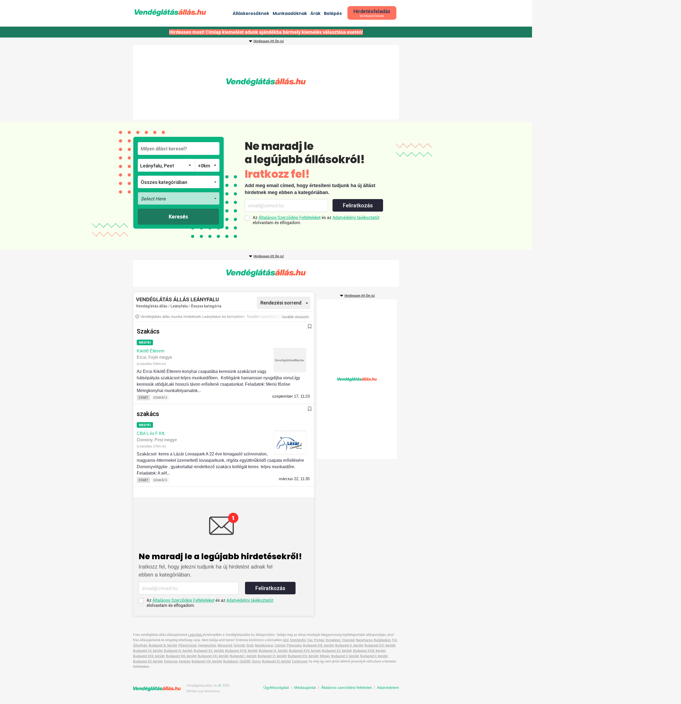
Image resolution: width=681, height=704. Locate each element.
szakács (148, 414)
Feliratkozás (358, 205)
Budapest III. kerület (163, 645)
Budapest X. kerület (349, 645)
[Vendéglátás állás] (170, 12)
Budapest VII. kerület (148, 651)
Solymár (239, 645)
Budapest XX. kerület (209, 651)
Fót (394, 640)
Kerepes (184, 661)
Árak (315, 13)
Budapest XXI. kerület (213, 656)
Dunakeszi (333, 640)
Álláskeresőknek (251, 13)
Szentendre (298, 640)
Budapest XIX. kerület (318, 645)
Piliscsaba (294, 645)
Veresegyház (207, 645)
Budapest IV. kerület (178, 651)
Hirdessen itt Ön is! (269, 41)
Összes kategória (206, 306)
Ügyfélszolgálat (276, 687)
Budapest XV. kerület (337, 651)
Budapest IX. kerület (273, 651)
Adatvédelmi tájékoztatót (356, 217)
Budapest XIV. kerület (303, 656)
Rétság (325, 656)
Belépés (333, 13)
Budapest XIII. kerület (181, 656)
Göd (286, 640)
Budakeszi (230, 661)
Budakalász (382, 640)
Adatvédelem (388, 687)
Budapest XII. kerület (148, 661)
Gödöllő (245, 661)
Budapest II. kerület (374, 656)
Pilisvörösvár (187, 645)
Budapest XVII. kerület (305, 651)
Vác (310, 640)
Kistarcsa (170, 661)
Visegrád (348, 640)
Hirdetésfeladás (372, 13)
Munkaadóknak (290, 13)
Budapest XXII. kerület (149, 656)
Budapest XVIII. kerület (241, 651)
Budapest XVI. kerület (379, 645)
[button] (178, 182)
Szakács (148, 331)
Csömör (280, 645)
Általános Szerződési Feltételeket (290, 217)
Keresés (178, 217)
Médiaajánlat (305, 687)
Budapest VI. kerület (272, 656)
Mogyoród (225, 645)
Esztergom (299, 661)
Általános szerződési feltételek (346, 687)
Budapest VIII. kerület (207, 661)
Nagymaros (364, 640)
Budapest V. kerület (345, 656)
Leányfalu (180, 306)
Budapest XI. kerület (276, 661)
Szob (250, 645)
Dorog (256, 661)
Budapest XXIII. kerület (369, 651)
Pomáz (319, 640)
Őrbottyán (140, 645)
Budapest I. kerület (243, 656)
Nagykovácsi (264, 645)
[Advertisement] (266, 82)
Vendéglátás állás (151, 306)
